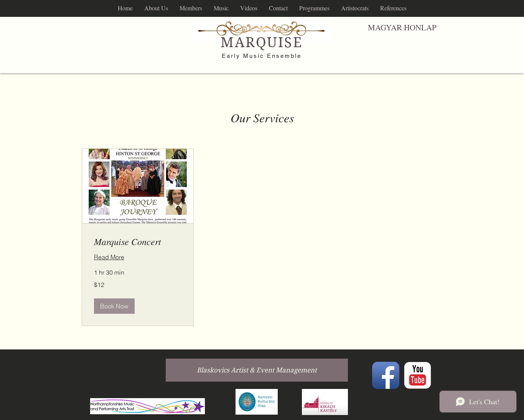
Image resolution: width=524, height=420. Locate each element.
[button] (114, 306)
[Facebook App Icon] (385, 375)
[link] (137, 242)
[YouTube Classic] (417, 375)
